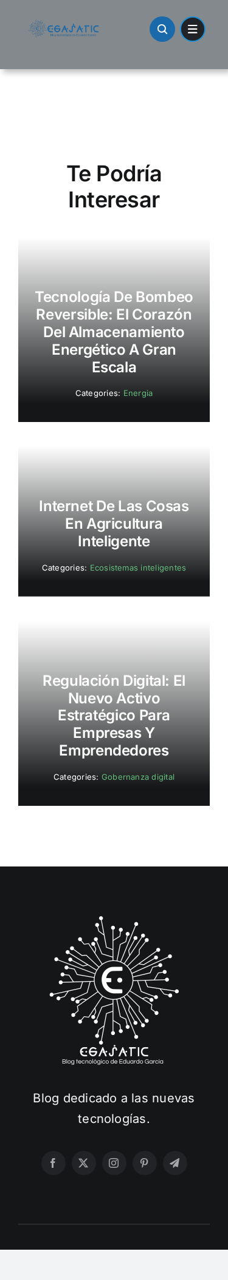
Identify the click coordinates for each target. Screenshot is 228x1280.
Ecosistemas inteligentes (138, 567)
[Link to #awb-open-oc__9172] (162, 29)
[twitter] (84, 1163)
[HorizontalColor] (64, 24)
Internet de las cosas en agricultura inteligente (113, 523)
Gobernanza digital (138, 777)
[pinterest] (145, 1163)
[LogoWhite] (114, 920)
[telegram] (175, 1163)
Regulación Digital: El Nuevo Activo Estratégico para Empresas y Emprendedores (114, 715)
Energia (138, 393)
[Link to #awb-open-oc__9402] (193, 29)
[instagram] (114, 1163)
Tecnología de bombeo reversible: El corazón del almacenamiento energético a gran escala (114, 331)
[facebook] (53, 1163)
